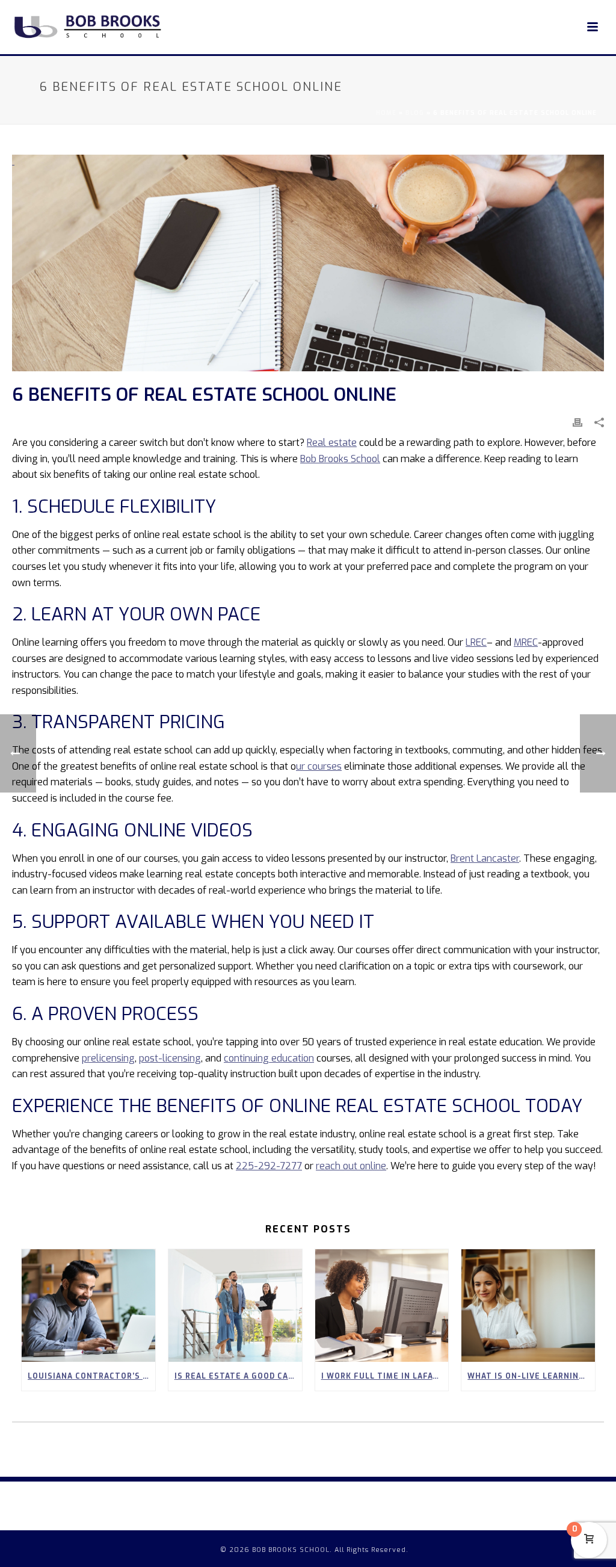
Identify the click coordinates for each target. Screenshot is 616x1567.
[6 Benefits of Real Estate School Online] (308, 263)
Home (386, 113)
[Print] (577, 422)
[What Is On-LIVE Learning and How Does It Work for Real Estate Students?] (528, 1305)
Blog (414, 113)
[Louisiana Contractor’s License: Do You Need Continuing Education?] (88, 1305)
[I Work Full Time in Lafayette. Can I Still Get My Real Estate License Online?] (382, 1305)
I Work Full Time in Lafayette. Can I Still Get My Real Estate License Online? (385, 1376)
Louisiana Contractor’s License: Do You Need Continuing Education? (91, 1376)
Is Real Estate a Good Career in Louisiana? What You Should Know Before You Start (238, 1376)
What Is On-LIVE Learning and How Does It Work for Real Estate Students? (531, 1376)
